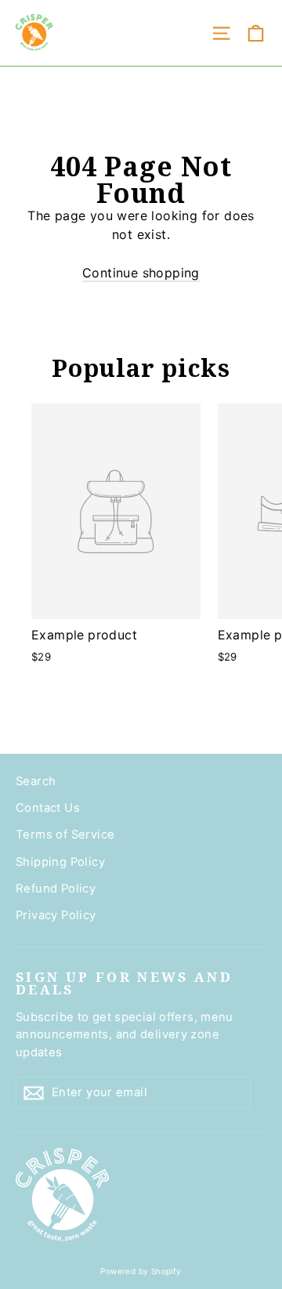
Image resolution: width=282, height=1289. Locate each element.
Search (36, 781)
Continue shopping (141, 273)
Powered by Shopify (140, 1271)
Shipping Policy (60, 862)
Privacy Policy (56, 915)
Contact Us (48, 808)
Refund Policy (56, 889)
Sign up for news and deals (124, 983)
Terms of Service (65, 834)
